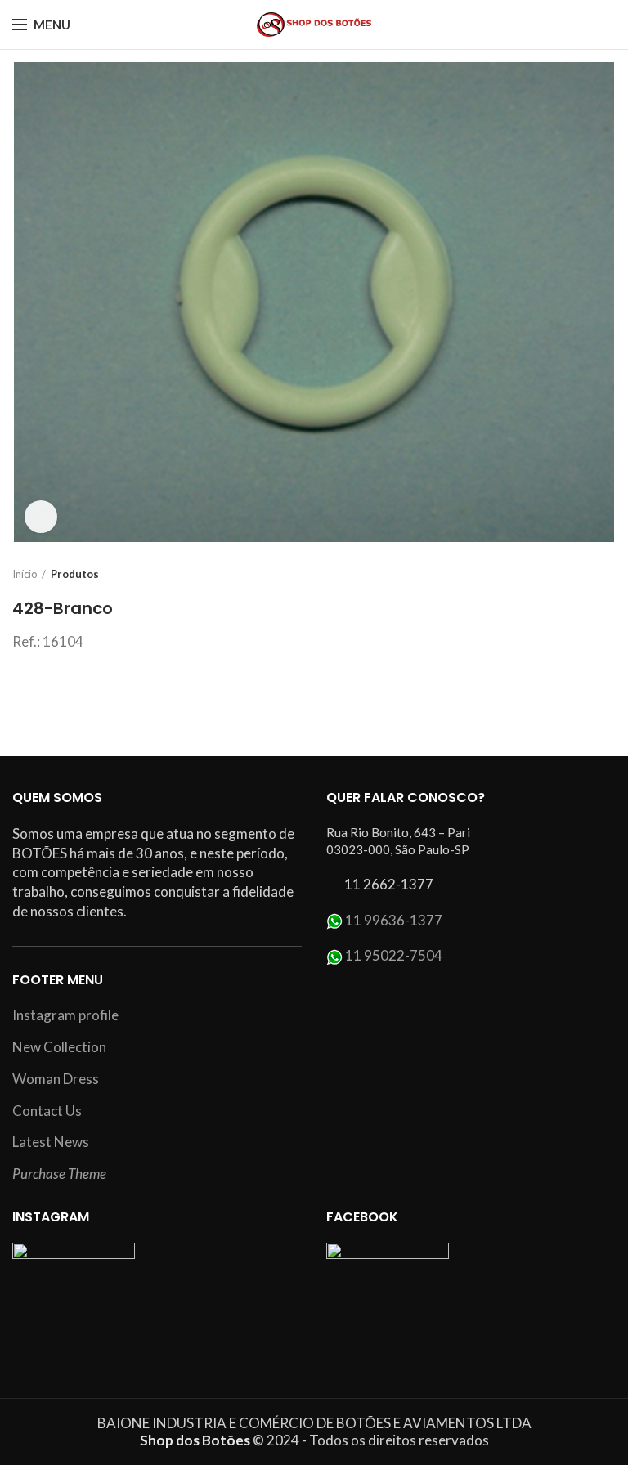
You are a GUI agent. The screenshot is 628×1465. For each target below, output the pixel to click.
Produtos (75, 573)
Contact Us (47, 1110)
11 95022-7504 (393, 955)
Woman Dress (55, 1078)
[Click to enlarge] (41, 516)
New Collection (59, 1046)
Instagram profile (65, 1015)
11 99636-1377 (393, 920)
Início (25, 573)
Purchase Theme (59, 1173)
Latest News (50, 1141)
